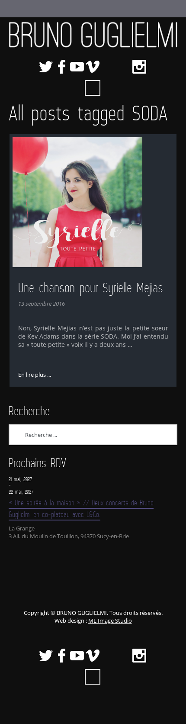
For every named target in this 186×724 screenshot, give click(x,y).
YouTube (77, 66)
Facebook (61, 66)
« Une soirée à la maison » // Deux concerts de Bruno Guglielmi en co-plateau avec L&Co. (81, 509)
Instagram (139, 66)
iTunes (108, 66)
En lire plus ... (34, 374)
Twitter (46, 66)
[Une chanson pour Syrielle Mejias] (93, 202)
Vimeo (92, 66)
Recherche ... (92, 88)
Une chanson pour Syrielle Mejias (90, 287)
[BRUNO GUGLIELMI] (93, 34)
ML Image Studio (110, 620)
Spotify (123, 66)
